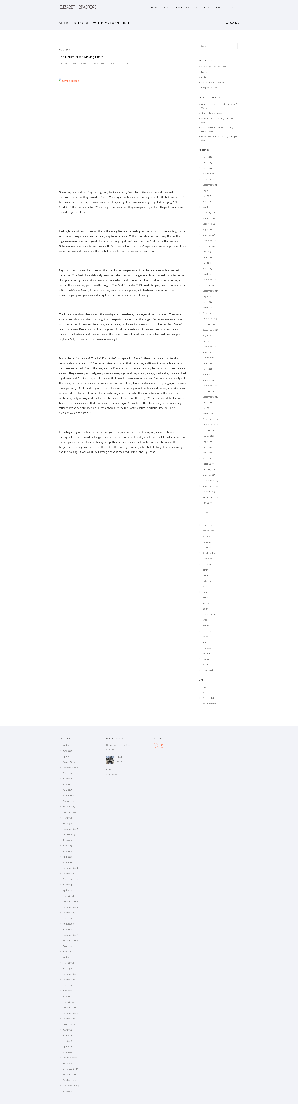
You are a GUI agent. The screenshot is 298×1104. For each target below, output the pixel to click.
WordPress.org (209, 704)
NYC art (206, 620)
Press (205, 637)
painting (206, 625)
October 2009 (209, 492)
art (204, 519)
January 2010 (209, 475)
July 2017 (207, 190)
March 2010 (208, 464)
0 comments (100, 64)
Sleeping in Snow (209, 88)
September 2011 (210, 397)
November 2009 (210, 486)
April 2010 (207, 458)
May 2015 (207, 263)
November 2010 (210, 425)
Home (154, 8)
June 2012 (207, 363)
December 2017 (210, 179)
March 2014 (208, 307)
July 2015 (207, 252)
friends (206, 592)
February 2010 (209, 469)
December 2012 (210, 346)
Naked (204, 72)
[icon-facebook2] (156, 745)
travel (205, 665)
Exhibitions (183, 8)
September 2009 (211, 497)
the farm (206, 653)
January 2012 (209, 380)
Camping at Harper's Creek (118, 745)
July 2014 (207, 296)
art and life (123, 64)
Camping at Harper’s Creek (213, 67)
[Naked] (110, 760)
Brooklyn (207, 536)
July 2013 (207, 341)
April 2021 (207, 157)
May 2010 (207, 452)
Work (167, 8)
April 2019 (207, 168)
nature (206, 609)
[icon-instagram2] (162, 745)
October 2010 (209, 430)
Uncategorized (209, 670)
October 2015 (209, 246)
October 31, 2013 (65, 50)
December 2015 (210, 240)
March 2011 (208, 413)
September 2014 (210, 291)
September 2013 (210, 330)
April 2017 (207, 201)
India (203, 77)
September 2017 (210, 185)
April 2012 (207, 369)
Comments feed (210, 698)
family (205, 570)
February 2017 (209, 213)
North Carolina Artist (212, 614)
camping (207, 542)
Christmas (207, 547)
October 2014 (209, 285)
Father (205, 575)
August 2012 (208, 358)
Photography (208, 631)
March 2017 (208, 207)
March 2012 (208, 374)
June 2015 (207, 257)
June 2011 (207, 402)
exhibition (207, 564)
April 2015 (207, 268)
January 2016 (209, 235)
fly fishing (207, 581)
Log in (205, 687)
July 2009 (207, 503)
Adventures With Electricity (214, 82)
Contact (231, 8)
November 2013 (210, 319)
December (207, 559)
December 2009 (210, 480)
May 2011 (207, 408)
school (206, 642)
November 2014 (210, 280)
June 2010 (207, 447)
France (206, 586)
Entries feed (208, 692)
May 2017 (207, 196)
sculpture (207, 648)
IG (197, 8)
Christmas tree (209, 553)
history (206, 603)
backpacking (208, 531)
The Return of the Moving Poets (81, 57)
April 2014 (207, 302)
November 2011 (210, 386)
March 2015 (208, 274)
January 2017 (209, 218)
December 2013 (210, 313)
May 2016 (207, 229)
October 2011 (209, 391)
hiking (205, 598)
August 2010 (208, 436)
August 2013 (208, 335)
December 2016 (210, 224)
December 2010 (210, 419)
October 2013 (209, 324)
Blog (207, 8)
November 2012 (210, 352)
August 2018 (208, 174)
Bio (218, 8)
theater (206, 659)
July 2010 (207, 441)
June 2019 (207, 162)
